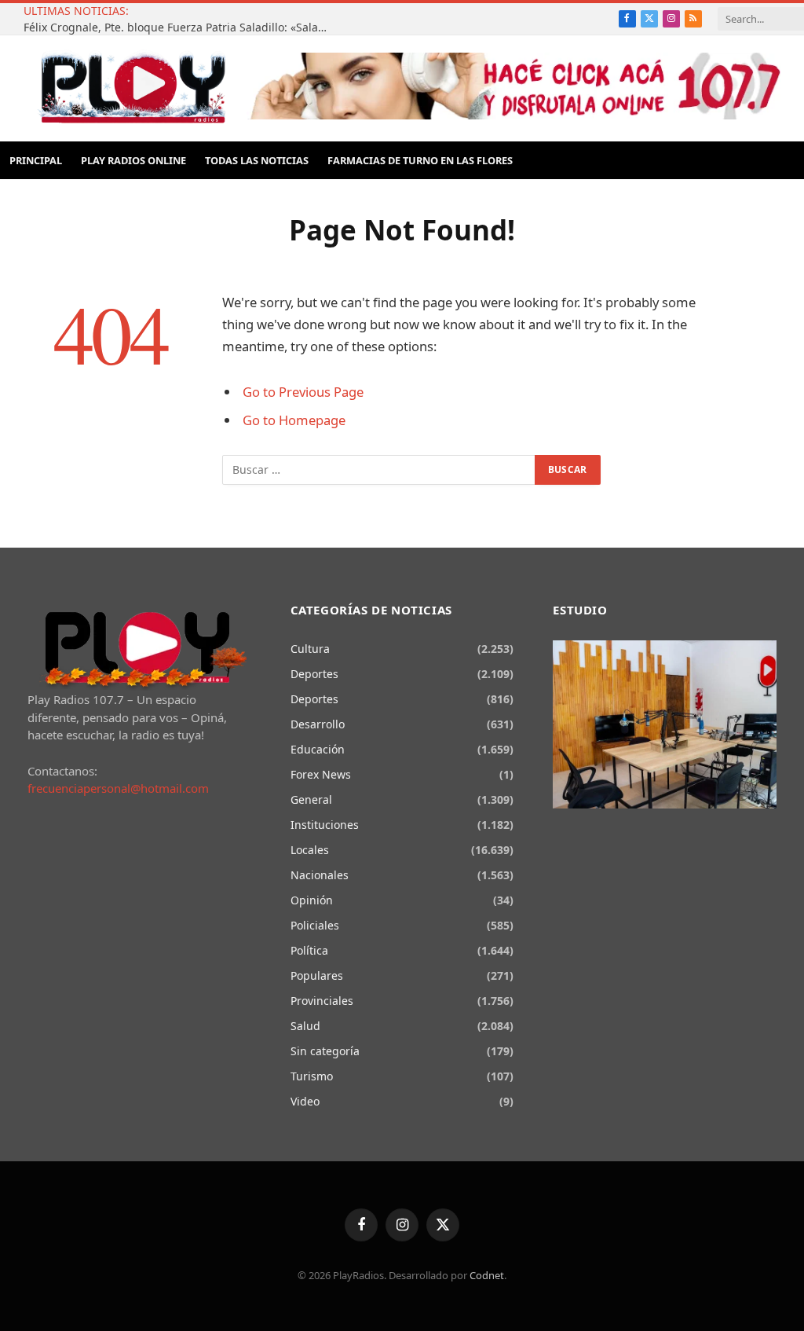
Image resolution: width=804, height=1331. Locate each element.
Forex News (321, 774)
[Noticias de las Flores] (133, 88)
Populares (317, 975)
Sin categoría (325, 1050)
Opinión (312, 900)
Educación (318, 749)
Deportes (314, 673)
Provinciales (322, 1000)
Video (305, 1101)
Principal (35, 160)
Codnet (487, 1275)
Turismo (312, 1076)
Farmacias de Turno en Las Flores (420, 160)
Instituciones (325, 824)
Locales (310, 849)
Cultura (310, 648)
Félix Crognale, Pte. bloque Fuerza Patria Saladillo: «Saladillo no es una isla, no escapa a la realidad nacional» (181, 27)
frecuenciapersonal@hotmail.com (118, 788)
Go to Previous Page (303, 392)
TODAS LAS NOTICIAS (257, 160)
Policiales (315, 925)
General (311, 799)
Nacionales (320, 874)
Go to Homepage (294, 420)
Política (309, 950)
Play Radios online (133, 160)
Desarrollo (318, 724)
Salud (305, 1025)
